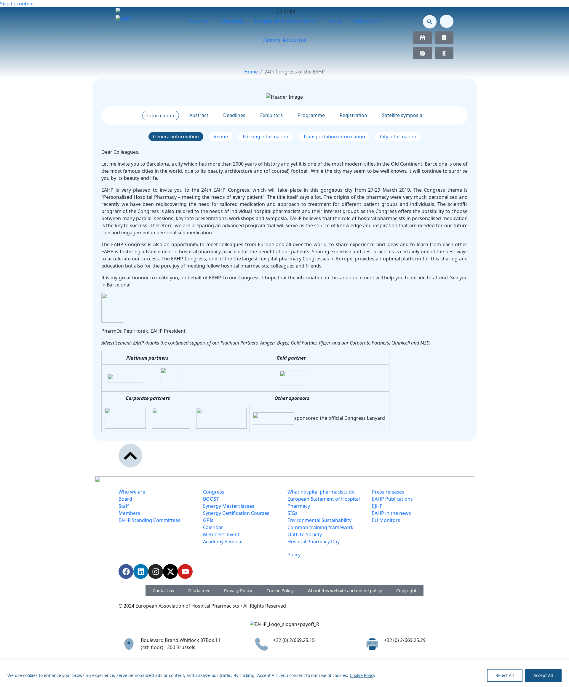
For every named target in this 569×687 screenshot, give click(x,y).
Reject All (505, 675)
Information (160, 115)
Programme (311, 115)
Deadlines (234, 115)
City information (398, 136)
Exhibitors (271, 115)
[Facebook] (126, 571)
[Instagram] (155, 571)
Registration (353, 115)
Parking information (265, 136)
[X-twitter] (170, 571)
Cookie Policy (362, 675)
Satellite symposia (402, 115)
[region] (284, 673)
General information (176, 136)
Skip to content (17, 3)
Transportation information (334, 136)
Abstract (198, 115)
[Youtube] (185, 571)
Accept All (543, 675)
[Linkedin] (140, 571)
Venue (221, 136)
